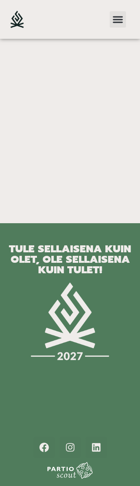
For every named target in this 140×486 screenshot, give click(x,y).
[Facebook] (44, 447)
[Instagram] (70, 447)
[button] (118, 19)
